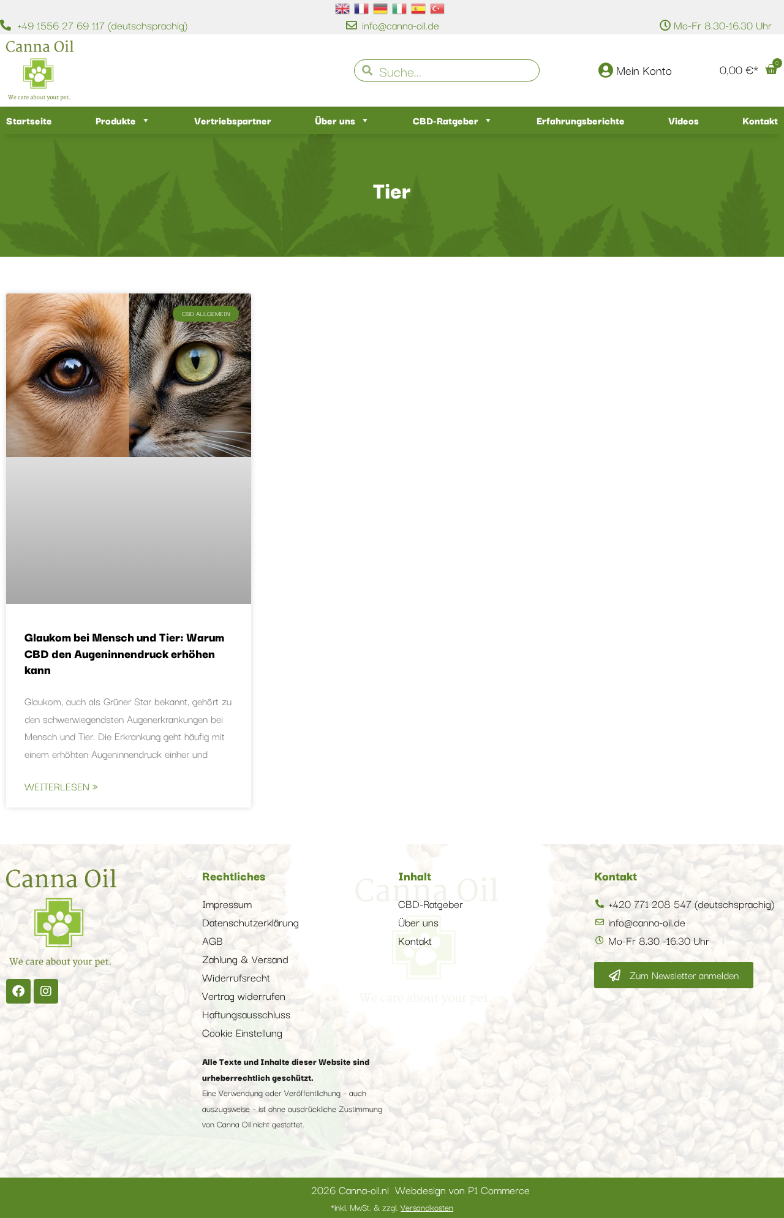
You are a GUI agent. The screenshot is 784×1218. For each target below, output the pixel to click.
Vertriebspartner (232, 120)
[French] (362, 7)
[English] (343, 7)
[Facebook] (18, 991)
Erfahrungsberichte (581, 120)
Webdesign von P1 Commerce (462, 1189)
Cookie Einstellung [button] (242, 1032)
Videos (683, 120)
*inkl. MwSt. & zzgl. (392, 1207)
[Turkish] (438, 7)
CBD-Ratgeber (445, 120)
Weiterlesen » (61, 786)
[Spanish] (419, 7)
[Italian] (400, 7)
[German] (381, 7)
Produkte (116, 120)
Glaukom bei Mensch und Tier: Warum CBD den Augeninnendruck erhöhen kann (124, 652)
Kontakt (760, 120)
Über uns (335, 120)
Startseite (29, 120)
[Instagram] (46, 991)
